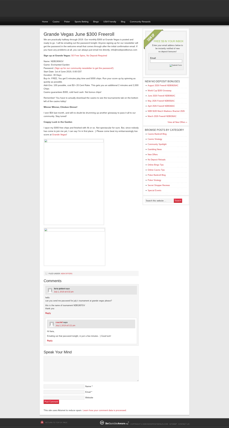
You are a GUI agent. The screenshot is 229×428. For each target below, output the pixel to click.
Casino (56, 21)
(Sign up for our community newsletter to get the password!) (84, 68)
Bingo (96, 21)
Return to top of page (56, 422)
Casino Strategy (155, 139)
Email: (153, 58)
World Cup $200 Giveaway (160, 90)
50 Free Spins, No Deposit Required (89, 55)
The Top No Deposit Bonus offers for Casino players (114, 9)
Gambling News (155, 149)
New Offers (66, 273)
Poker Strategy (154, 180)
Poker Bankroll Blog (157, 175)
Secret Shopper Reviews (159, 185)
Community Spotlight (157, 144)
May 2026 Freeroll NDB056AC (161, 101)
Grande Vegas (59, 134)
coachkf (59, 322)
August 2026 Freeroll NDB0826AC (163, 85)
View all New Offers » (177, 122)
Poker (67, 21)
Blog (123, 21)
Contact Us (183, 424)
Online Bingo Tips (156, 165)
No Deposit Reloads (157, 159)
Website (89, 397)
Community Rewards (140, 21)
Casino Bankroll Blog (157, 134)
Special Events (154, 190)
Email (88, 392)
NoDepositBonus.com (157, 424)
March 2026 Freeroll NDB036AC (162, 116)
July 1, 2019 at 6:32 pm (64, 292)
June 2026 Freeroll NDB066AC (161, 96)
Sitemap (173, 424)
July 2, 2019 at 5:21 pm (65, 325)
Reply (48, 313)
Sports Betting (81, 21)
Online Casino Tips (156, 170)
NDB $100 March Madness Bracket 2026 (166, 111)
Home (45, 21)
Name (88, 386)
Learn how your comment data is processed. (105, 410)
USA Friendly (109, 21)
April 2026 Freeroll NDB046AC (161, 106)
